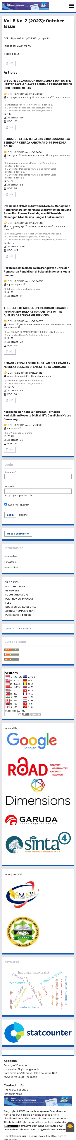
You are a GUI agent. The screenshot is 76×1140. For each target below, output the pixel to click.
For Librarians (11, 567)
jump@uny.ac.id (13, 1093)
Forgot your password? (18, 495)
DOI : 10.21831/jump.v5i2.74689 (25, 281)
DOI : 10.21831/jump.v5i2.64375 (25, 321)
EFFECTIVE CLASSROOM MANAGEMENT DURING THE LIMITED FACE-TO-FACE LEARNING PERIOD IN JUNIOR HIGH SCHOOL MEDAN (38, 84)
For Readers (10, 556)
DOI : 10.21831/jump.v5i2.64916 (25, 372)
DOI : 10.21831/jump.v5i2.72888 (26, 222)
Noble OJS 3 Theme (55, 1129)
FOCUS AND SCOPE (16, 594)
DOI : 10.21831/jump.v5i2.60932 (25, 94)
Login (10, 514)
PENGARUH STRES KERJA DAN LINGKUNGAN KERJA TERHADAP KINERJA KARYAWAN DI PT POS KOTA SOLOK (37, 142)
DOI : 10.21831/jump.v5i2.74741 (25, 152)
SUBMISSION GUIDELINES (21, 606)
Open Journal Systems (18, 628)
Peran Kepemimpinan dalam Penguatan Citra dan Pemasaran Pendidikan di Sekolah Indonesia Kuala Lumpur (37, 271)
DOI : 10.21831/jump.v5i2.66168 (25, 425)
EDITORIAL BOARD (16, 586)
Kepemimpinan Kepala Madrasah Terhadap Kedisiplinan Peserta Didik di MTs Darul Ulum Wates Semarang (37, 415)
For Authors (10, 562)
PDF (11, 63)
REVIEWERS (12, 590)
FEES (8, 602)
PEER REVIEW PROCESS (19, 598)
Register (23, 514)
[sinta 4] (38, 846)
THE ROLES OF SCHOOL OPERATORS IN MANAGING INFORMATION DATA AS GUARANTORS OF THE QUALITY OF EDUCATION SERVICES (36, 312)
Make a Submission (18, 533)
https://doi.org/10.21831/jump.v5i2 (29, 38)
